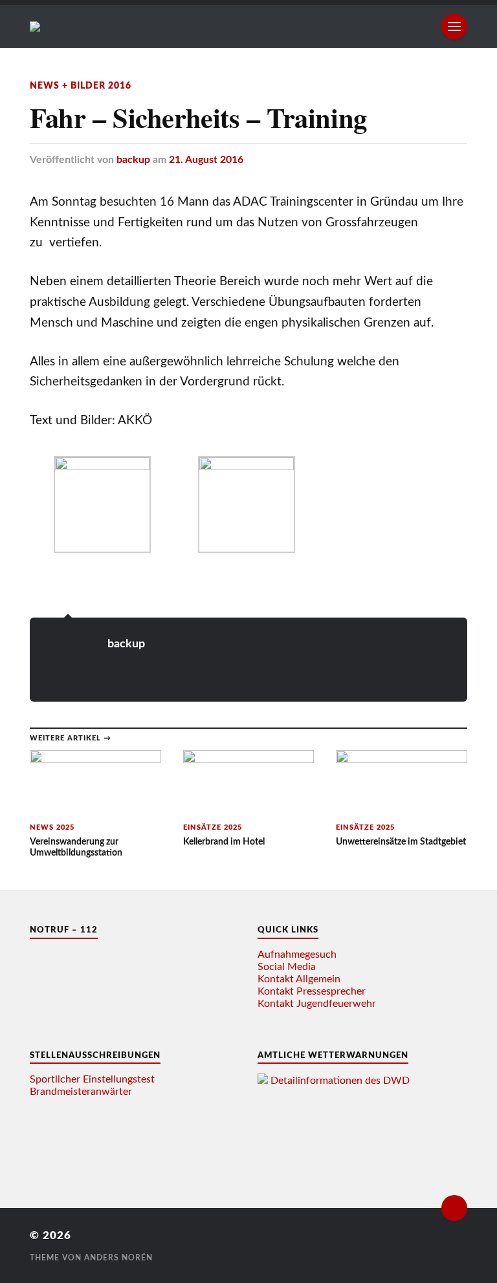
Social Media (287, 967)
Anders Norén (118, 1258)
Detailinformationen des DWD (340, 1080)
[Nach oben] (454, 1208)
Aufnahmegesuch (297, 954)
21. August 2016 (206, 160)
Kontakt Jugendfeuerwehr (317, 1003)
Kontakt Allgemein (299, 979)
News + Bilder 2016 (80, 86)
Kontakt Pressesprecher (312, 991)
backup (133, 160)
